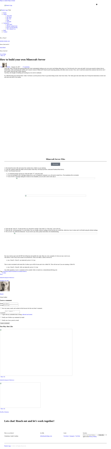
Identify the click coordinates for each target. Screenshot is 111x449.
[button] (3, 273)
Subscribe (101, 435)
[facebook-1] (106, 5)
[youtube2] (101, 5)
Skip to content (4, 0)
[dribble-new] (4, 34)
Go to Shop (3, 54)
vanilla (20, 271)
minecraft (7, 271)
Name (1, 303)
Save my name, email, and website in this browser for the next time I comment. (22, 308)
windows (24, 271)
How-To (3, 55)
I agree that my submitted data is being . (17, 314)
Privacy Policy (93, 436)
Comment (2, 313)
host (4, 271)
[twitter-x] (2, 34)
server (17, 271)
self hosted (12, 271)
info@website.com (5, 41)
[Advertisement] (53, 146)
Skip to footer (11, 0)
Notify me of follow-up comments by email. (13, 317)
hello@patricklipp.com (46, 436)
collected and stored (27, 314)
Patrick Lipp (7, 446)
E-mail (1, 305)
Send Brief (3, 47)
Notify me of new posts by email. (10, 320)
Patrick (1, 294)
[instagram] (103, 5)
